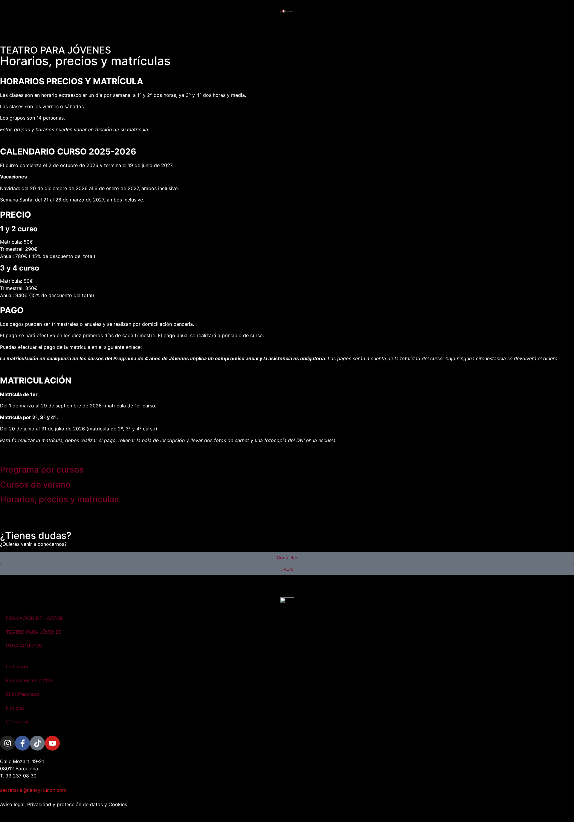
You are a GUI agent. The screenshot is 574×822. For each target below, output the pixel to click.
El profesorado (23, 694)
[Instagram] (7, 743)
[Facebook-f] (22, 743)
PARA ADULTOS (24, 646)
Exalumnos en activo (29, 680)
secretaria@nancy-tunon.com (33, 790)
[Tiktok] (37, 743)
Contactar (17, 722)
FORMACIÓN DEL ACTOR (34, 618)
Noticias (15, 708)
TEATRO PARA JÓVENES (34, 632)
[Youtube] (52, 743)
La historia (18, 667)
